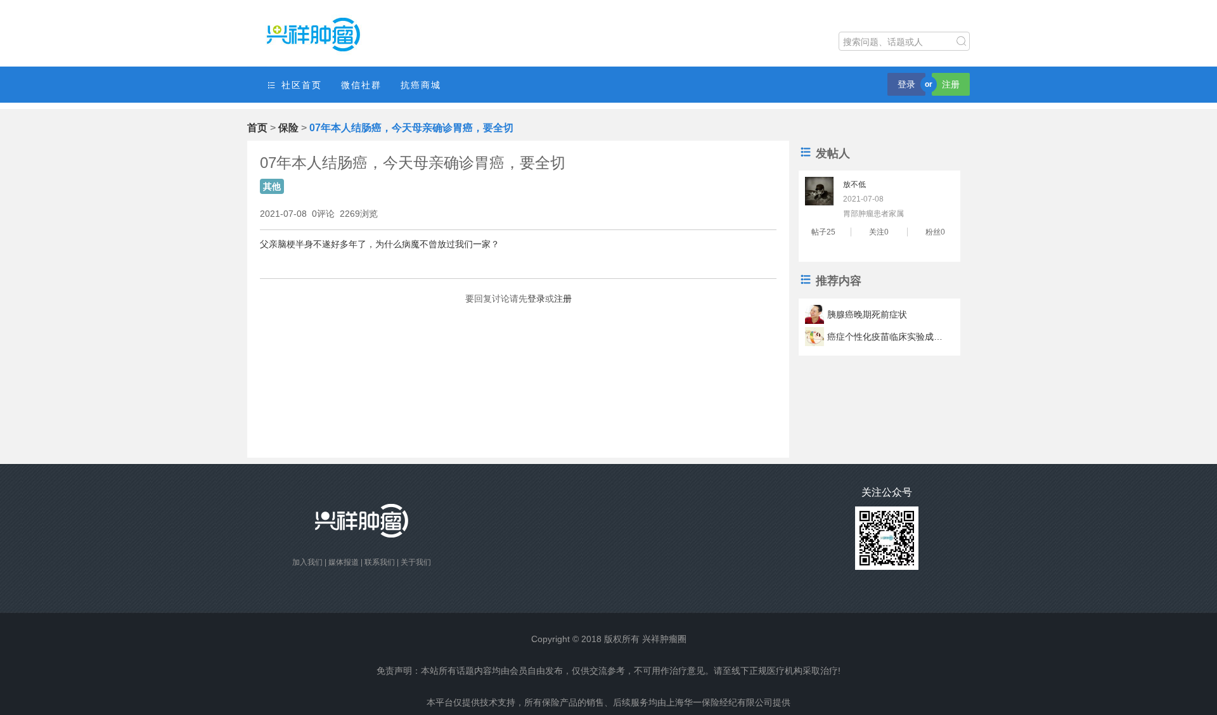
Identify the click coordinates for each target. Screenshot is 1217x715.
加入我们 (307, 562)
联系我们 (379, 562)
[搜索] (961, 41)
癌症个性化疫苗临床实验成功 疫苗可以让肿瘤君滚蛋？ (886, 337)
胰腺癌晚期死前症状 (867, 314)
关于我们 (416, 562)
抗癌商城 (421, 85)
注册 (951, 84)
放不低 (854, 184)
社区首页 (300, 85)
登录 (906, 84)
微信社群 (361, 85)
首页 (257, 127)
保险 (288, 127)
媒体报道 (343, 562)
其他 (272, 186)
